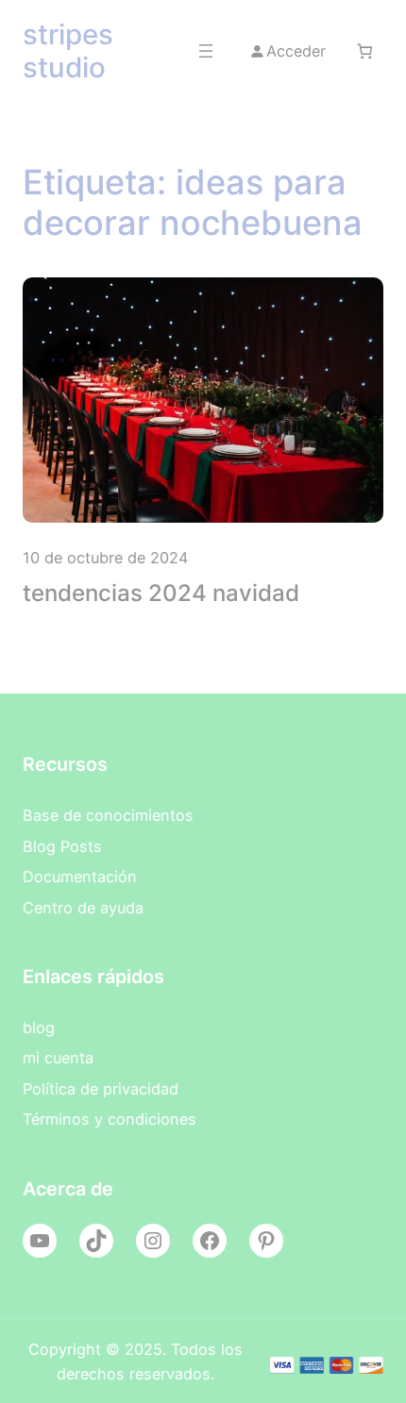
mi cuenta (58, 1057)
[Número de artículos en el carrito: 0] (364, 51)
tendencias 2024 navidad (161, 593)
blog (39, 1027)
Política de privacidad (100, 1088)
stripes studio (68, 50)
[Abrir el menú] (206, 51)
